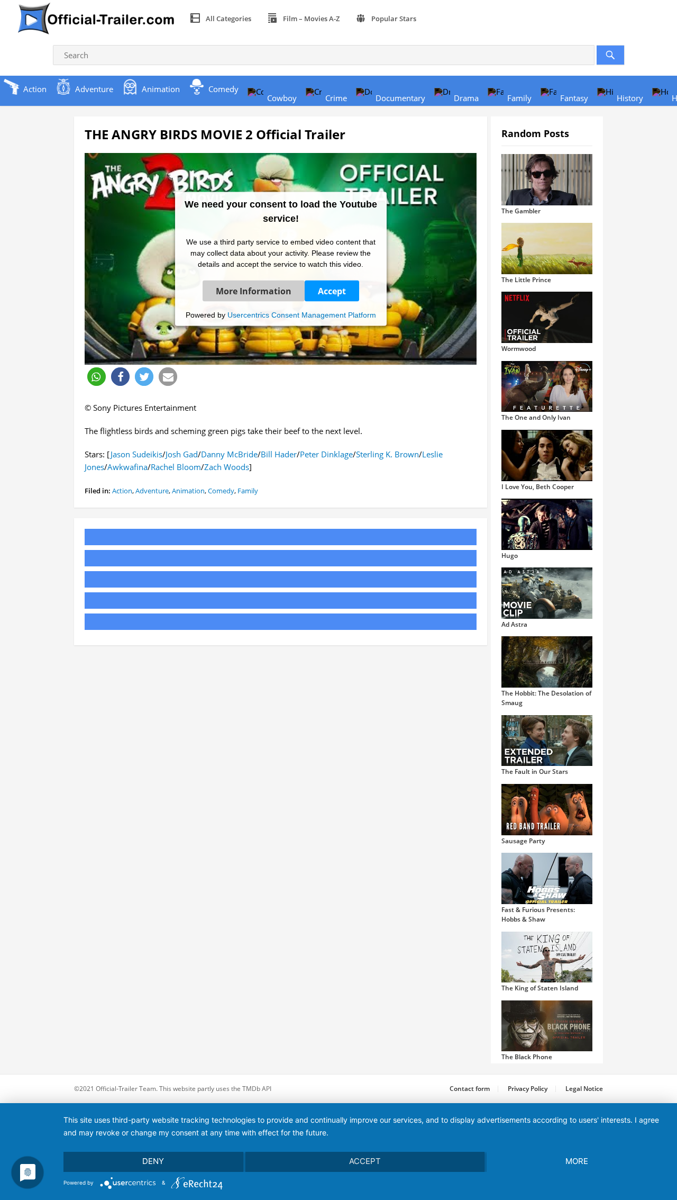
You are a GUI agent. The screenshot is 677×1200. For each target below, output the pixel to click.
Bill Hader (279, 454)
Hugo (509, 555)
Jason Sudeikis (136, 454)
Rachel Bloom (176, 467)
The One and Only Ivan (536, 417)
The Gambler (521, 210)
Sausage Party (523, 840)
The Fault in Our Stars (534, 771)
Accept (332, 290)
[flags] (436, 18)
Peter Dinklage (326, 454)
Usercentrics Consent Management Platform (301, 314)
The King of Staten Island (539, 988)
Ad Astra (514, 624)
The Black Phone (526, 1056)
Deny (153, 1161)
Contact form (470, 1088)
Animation (188, 490)
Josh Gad (182, 454)
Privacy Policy (527, 1088)
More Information (253, 290)
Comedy (221, 490)
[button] (96, 376)
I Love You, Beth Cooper (537, 486)
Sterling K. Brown (387, 454)
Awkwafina (127, 467)
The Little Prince (526, 279)
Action (122, 490)
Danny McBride (229, 454)
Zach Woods (226, 467)
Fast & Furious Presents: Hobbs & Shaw (538, 914)
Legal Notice (584, 1088)
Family (247, 490)
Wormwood (518, 348)
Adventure (152, 490)
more (576, 1161)
